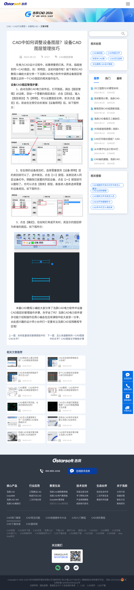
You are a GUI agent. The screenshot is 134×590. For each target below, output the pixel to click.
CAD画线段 (97, 53)
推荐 (96, 78)
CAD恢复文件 (114, 53)
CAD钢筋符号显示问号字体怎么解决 (106, 185)
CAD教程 (105, 530)
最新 (119, 78)
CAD (9, 26)
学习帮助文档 (82, 496)
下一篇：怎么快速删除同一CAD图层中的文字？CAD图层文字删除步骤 (65, 337)
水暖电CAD (33, 26)
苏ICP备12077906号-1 (71, 580)
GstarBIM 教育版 (57, 500)
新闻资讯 (121, 504)
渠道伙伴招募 (102, 500)
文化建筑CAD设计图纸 (102, 64)
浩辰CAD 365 (13, 500)
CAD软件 (91, 585)
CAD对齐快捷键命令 (101, 202)
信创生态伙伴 (102, 492)
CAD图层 (24, 69)
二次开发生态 (102, 496)
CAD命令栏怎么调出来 (102, 207)
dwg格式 (10, 536)
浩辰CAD (11, 492)
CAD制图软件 (26, 533)
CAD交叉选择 (116, 59)
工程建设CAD (35, 492)
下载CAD (60, 530)
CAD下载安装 (60, 533)
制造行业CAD (35, 496)
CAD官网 (68, 321)
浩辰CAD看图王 (14, 504)
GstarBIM (11, 496)
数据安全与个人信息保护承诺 (62, 585)
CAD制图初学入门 (43, 533)
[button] (65, 18)
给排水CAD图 (98, 59)
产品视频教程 (82, 500)
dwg (120, 533)
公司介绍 (121, 492)
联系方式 (121, 500)
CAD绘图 (111, 533)
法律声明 (34, 585)
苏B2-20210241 (113, 580)
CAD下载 (102, 585)
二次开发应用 (35, 500)
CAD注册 (89, 533)
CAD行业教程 (19, 26)
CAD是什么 (12, 533)
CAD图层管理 (66, 57)
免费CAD (48, 530)
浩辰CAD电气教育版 (59, 496)
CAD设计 (29, 64)
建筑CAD (82, 530)
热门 (107, 78)
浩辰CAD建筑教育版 (59, 492)
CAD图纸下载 (75, 533)
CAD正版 (37, 530)
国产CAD (71, 530)
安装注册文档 (82, 492)
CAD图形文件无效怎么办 (103, 196)
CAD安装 (116, 530)
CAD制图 (11, 530)
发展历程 (121, 496)
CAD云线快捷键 (99, 191)
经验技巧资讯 (82, 504)
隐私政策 (44, 585)
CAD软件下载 (24, 530)
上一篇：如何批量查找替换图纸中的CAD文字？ (27, 337)
